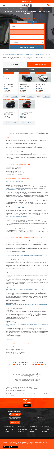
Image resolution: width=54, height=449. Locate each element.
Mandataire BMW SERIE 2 (33, 433)
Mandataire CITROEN (9, 431)
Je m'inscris (27, 405)
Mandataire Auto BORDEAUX (21, 429)
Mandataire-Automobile (11, 8)
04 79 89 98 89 (27, 1)
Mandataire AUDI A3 (33, 426)
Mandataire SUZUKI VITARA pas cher (14, 174)
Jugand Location (15, 422)
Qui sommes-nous (39, 415)
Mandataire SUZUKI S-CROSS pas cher (14, 169)
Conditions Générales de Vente (39, 419)
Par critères (32, 22)
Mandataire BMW (9, 429)
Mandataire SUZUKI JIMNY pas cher (13, 168)
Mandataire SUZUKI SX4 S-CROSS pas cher (15, 172)
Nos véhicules (39, 414)
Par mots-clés (22, 22)
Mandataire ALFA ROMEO (9, 426)
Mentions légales (39, 420)
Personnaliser (14, 446)
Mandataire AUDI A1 (33, 428)
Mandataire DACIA (9, 433)
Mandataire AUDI (9, 428)
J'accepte (6, 446)
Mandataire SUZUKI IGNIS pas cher (13, 167)
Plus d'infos (14, 96)
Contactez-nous (39, 417)
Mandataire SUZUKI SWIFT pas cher (13, 171)
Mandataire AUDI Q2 (33, 431)
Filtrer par (6, 69)
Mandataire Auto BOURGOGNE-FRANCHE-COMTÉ (21, 433)
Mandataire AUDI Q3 (33, 429)
